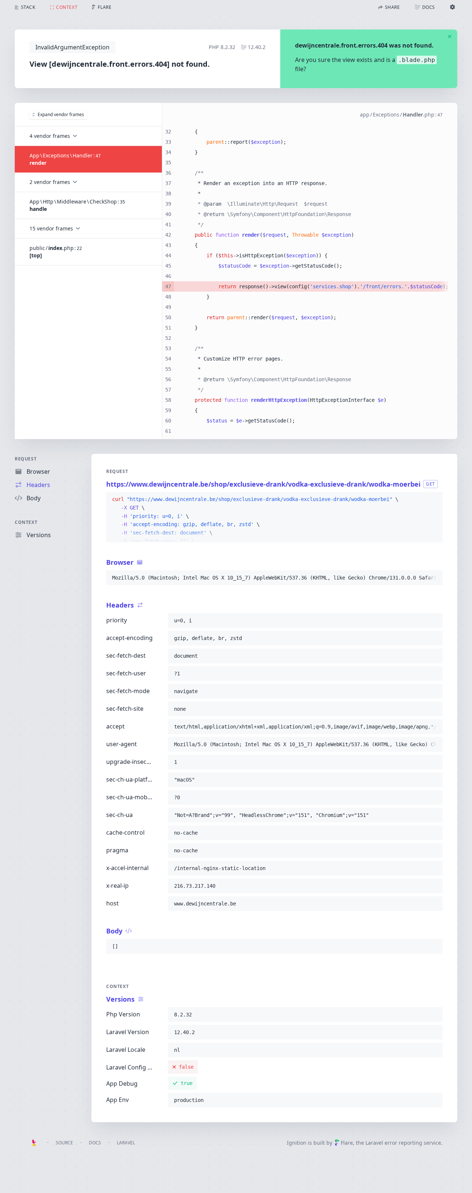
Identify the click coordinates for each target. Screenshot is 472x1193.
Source (64, 1143)
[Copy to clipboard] (433, 499)
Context (26, 522)
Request (26, 459)
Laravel (126, 1143)
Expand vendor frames (61, 114)
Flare (347, 1142)
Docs (95, 1143)
